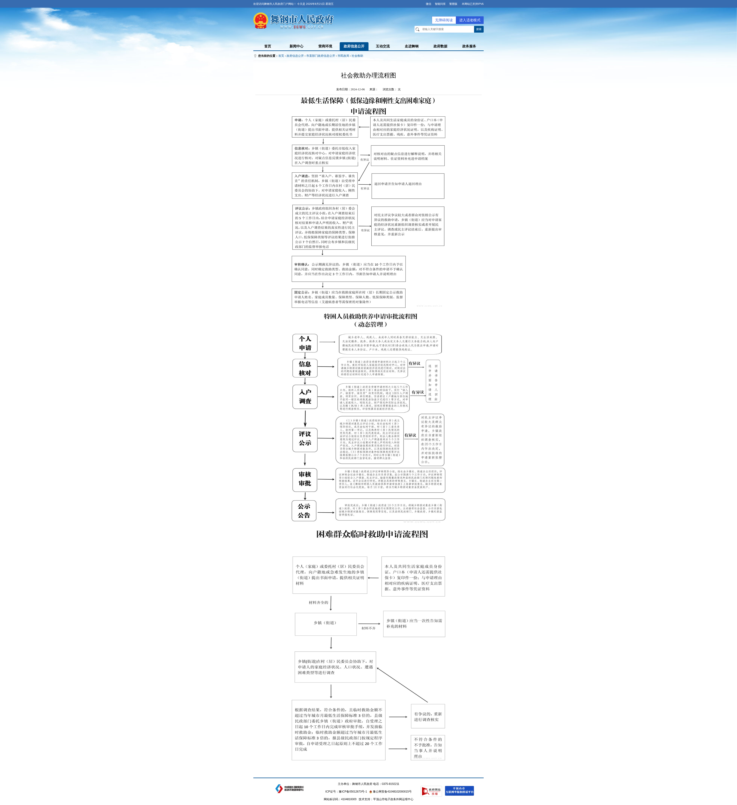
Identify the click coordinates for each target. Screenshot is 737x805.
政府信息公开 (354, 46)
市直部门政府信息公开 (320, 55)
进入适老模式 (469, 20)
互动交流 (383, 46)
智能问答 (440, 3)
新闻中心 (296, 46)
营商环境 (325, 46)
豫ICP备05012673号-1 (353, 791)
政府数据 (440, 46)
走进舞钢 (412, 46)
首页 (267, 46)
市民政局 (343, 55)
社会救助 (357, 55)
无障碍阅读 (444, 20)
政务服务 (469, 46)
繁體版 (453, 3)
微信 (428, 3)
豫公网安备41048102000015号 (392, 791)
